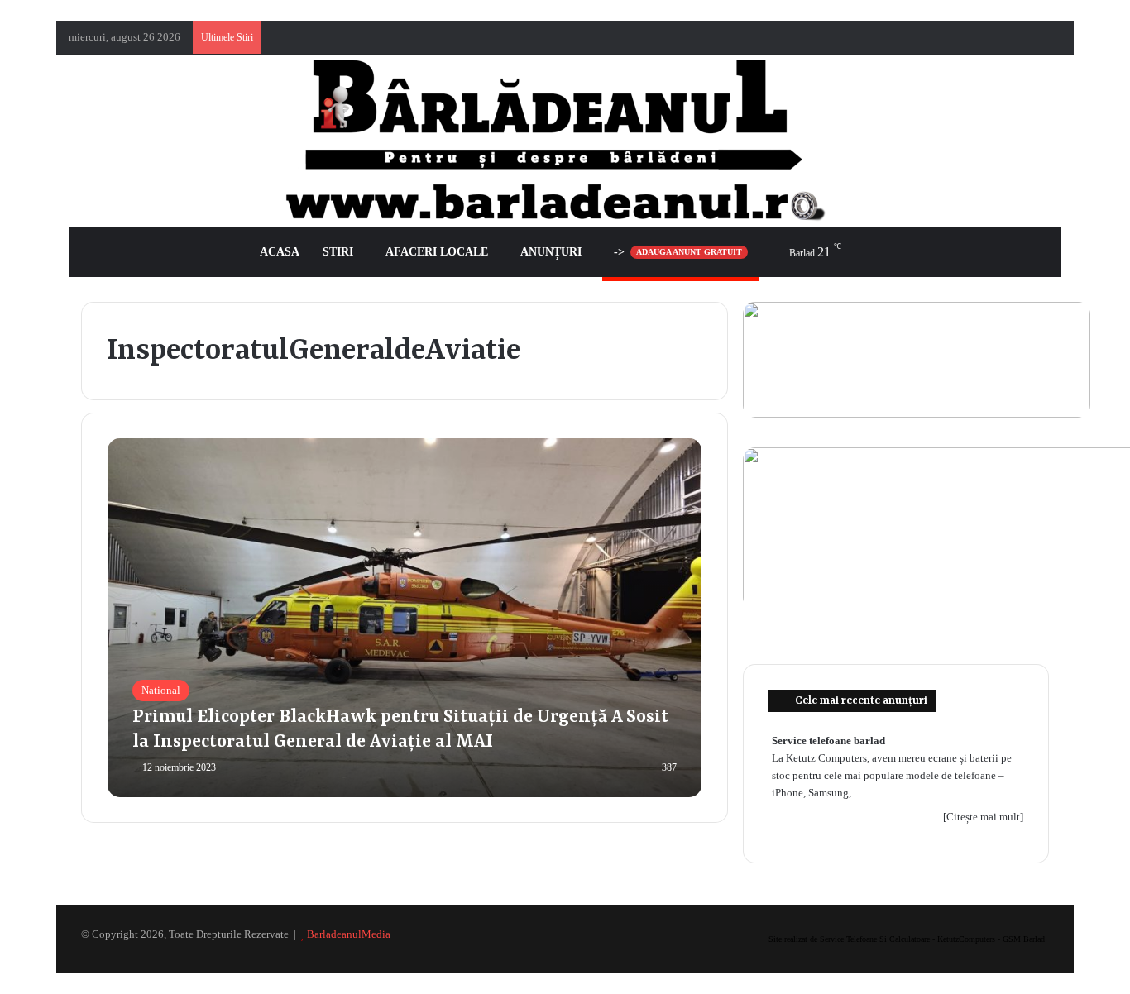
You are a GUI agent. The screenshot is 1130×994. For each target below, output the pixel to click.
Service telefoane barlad (828, 740)
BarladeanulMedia (348, 934)
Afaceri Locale (436, 252)
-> (678, 252)
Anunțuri (551, 252)
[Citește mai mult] (983, 816)
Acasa (279, 252)
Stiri (338, 252)
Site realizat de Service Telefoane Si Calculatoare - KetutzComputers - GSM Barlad (906, 939)
